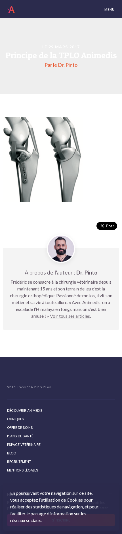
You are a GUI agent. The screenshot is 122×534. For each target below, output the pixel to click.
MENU (109, 9)
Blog (11, 453)
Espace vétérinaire (24, 444)
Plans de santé (20, 436)
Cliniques (15, 419)
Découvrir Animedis (25, 410)
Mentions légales (22, 470)
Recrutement (19, 461)
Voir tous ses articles (70, 316)
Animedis (12, 10)
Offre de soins (20, 427)
